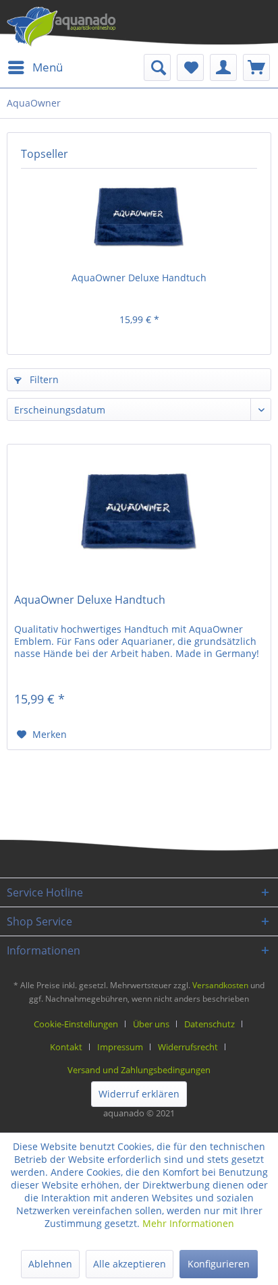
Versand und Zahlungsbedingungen (139, 1070)
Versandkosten (220, 985)
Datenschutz (209, 1024)
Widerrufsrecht (188, 1047)
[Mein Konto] (223, 67)
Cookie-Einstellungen (76, 1024)
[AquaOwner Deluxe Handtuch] (139, 217)
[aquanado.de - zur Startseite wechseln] (61, 27)
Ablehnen (50, 1263)
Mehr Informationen (188, 1223)
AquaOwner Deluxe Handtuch (139, 277)
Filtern (43, 379)
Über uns (151, 1024)
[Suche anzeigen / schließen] (157, 67)
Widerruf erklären (139, 1093)
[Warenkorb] (256, 67)
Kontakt (66, 1047)
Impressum (120, 1047)
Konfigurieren (219, 1263)
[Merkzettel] (190, 67)
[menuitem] (35, 67)
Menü (47, 67)
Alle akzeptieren (129, 1263)
